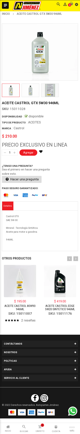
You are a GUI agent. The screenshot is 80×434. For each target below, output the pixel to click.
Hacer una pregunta (24, 179)
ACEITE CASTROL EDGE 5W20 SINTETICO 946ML (60, 307)
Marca (6, 128)
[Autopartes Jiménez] (31, 412)
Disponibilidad (12, 116)
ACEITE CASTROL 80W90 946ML (20, 307)
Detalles (7, 206)
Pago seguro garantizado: (20, 188)
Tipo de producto (14, 122)
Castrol (19, 128)
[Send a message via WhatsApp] (72, 411)
